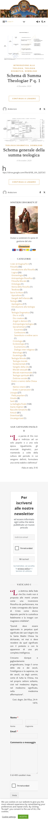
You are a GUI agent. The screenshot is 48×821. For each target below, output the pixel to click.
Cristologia (18, 341)
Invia (14, 795)
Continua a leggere (24, 98)
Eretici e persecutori (22, 389)
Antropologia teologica (23, 324)
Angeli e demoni (20, 321)
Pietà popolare (18, 395)
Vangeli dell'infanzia (20, 298)
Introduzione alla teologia (23, 306)
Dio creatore (18, 318)
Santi (12, 401)
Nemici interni (19, 386)
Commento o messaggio (23, 742)
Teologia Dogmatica (17, 145)
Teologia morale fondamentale (20, 362)
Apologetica (16, 304)
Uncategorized (16, 418)
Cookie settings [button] (9, 817)
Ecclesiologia (18, 343)
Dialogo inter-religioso (24, 349)
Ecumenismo (20, 346)
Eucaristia (18, 329)
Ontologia (16, 284)
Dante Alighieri (17, 406)
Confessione (19, 332)
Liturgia (13, 392)
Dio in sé (17, 315)
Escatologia (18, 355)
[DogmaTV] (9, 21)
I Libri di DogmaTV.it (19, 264)
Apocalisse (16, 295)
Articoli (13, 412)
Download (31, 71)
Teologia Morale (18, 358)
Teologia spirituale (21, 375)
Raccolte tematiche (18, 409)
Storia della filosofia (20, 286)
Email (14, 731)
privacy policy (24, 568)
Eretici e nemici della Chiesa (24, 381)
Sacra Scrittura (16, 292)
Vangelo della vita (21, 366)
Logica (14, 272)
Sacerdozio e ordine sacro (26, 335)
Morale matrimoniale (22, 372)
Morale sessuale (20, 369)
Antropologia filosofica (21, 278)
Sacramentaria (19, 326)
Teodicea (15, 289)
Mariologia (18, 352)
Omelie (13, 398)
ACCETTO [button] (23, 816)
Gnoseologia (17, 275)
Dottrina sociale (20, 378)
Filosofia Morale (18, 281)
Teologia (14, 301)
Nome (14, 717)
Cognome (29, 726)
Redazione (12, 109)
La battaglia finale (18, 404)
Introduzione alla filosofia (23, 269)
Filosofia (14, 266)
